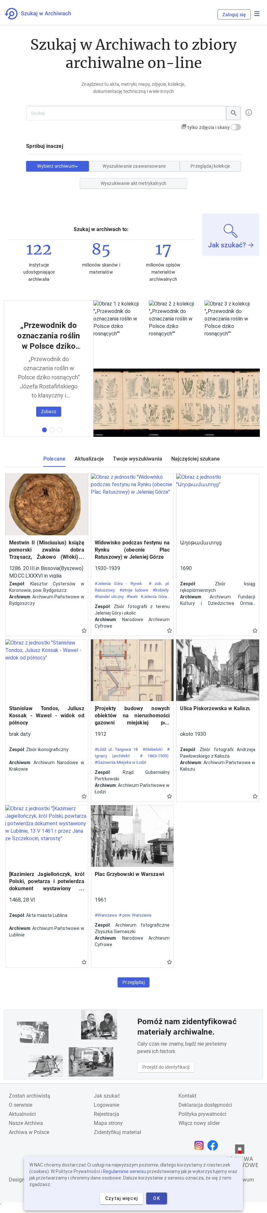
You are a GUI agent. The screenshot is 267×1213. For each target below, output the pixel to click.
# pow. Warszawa (135, 915)
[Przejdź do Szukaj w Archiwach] (44, 13)
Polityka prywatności (202, 1114)
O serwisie (20, 1105)
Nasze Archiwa (26, 1123)
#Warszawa (106, 915)
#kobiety (161, 590)
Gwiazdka (84, 630)
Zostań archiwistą (29, 1096)
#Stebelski (152, 749)
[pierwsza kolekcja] (44, 429)
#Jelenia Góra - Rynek (118, 583)
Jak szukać (107, 1096)
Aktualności (22, 1114)
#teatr (132, 596)
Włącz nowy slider (199, 1123)
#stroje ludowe (133, 590)
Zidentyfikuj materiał (117, 1132)
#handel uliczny (109, 596)
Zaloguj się (234, 14)
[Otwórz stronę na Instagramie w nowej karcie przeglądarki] (200, 1145)
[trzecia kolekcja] (59, 429)
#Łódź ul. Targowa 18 (116, 749)
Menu (257, 13)
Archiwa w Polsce (29, 1132)
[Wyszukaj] (233, 113)
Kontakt (187, 1096)
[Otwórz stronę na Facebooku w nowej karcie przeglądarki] (214, 1145)
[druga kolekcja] (51, 429)
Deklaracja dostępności (205, 1105)
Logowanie (106, 1105)
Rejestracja (106, 1114)
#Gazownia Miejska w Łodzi (120, 762)
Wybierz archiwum (56, 166)
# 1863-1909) (154, 755)
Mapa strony (108, 1123)
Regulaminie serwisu (124, 1171)
